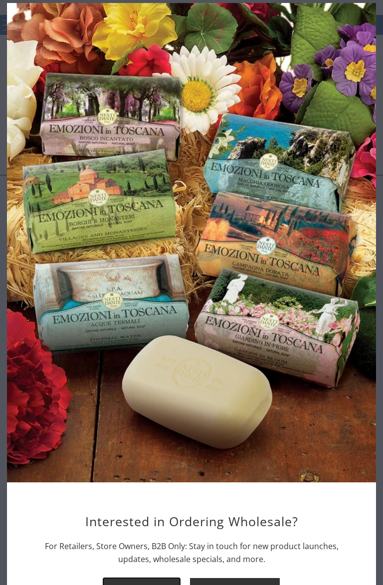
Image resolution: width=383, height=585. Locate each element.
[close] (367, 12)
